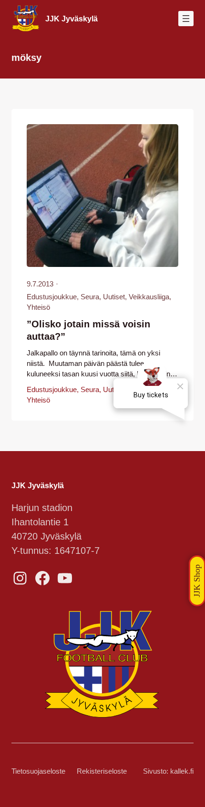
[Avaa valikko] (186, 18)
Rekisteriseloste (102, 771)
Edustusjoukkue (52, 297)
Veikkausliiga (149, 297)
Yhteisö (38, 307)
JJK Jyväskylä (71, 18)
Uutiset (114, 297)
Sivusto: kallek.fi (168, 771)
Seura (90, 297)
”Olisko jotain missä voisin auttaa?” (88, 330)
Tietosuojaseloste (38, 771)
